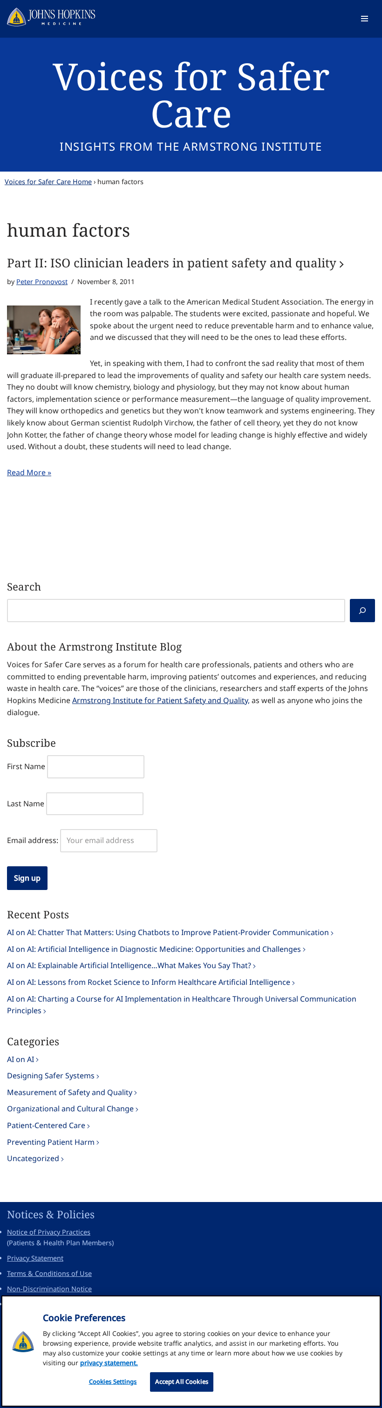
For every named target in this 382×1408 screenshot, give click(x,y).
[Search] (362, 610)
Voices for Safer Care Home (48, 181)
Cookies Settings (113, 1381)
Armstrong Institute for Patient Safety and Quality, (161, 700)
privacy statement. (109, 1362)
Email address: (32, 840)
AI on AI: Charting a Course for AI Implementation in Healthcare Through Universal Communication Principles (181, 1005)
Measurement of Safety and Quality (69, 1092)
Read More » (29, 472)
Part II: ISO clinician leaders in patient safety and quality (171, 262)
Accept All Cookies (181, 1381)
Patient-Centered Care (46, 1125)
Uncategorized (33, 1158)
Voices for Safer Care (191, 94)
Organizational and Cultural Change (70, 1108)
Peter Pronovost (42, 281)
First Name (26, 766)
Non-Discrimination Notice (49, 1288)
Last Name (25, 803)
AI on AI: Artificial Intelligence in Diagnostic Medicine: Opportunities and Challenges (154, 949)
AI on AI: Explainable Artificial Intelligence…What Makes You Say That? (129, 965)
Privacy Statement (35, 1258)
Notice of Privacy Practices (48, 1232)
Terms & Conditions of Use (49, 1273)
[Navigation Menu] (364, 18)
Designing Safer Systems (51, 1075)
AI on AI (20, 1059)
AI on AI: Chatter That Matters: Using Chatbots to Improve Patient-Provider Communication (168, 932)
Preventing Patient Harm (51, 1142)
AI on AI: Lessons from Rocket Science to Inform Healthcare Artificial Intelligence (148, 982)
